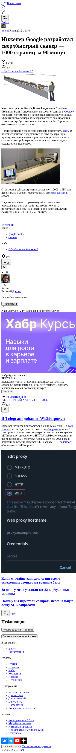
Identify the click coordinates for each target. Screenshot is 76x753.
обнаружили (54, 429)
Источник (8, 224)
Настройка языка (12, 746)
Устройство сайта (19, 692)
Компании (14, 673)
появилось (66, 441)
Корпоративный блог (21, 720)
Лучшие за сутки (12, 629)
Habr (21, 749)
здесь (66, 130)
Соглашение (15, 704)
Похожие (28, 629)
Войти (12, 648)
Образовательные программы (26, 729)
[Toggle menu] (2, 4)
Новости (13, 667)
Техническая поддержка (36, 746)
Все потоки (14, 3)
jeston (4, 30)
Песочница (15, 679)
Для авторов (15, 695)
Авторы (13, 676)
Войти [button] (5, 22)
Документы (15, 701)
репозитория (60, 192)
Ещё (12, 613)
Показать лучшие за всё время (19, 636)
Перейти (7, 391)
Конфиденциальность (21, 708)
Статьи (12, 663)
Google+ (69, 111)
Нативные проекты (20, 726)
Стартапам (14, 732)
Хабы (11, 670)
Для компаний (17, 698)
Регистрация (16, 651)
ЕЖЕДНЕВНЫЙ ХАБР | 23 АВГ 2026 (24, 399)
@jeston (16, 291)
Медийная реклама (19, 723)
